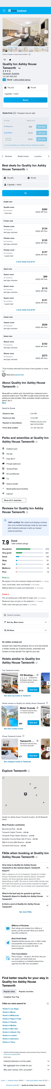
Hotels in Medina (9, 1025)
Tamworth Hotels (11, 1085)
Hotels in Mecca (9, 1012)
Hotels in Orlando (10, 1022)
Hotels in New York (10, 1028)
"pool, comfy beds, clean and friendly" (20, 584)
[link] (17, 695)
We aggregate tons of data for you (18, 1065)
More (4, 403)
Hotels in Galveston (11, 1038)
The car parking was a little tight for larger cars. (24, 598)
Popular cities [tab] (9, 991)
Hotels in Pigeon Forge (12, 1018)
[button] (4, 10)
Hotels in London (10, 1035)
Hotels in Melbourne (11, 1015)
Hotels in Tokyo (9, 1042)
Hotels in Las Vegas (11, 1008)
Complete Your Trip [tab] (11, 997)
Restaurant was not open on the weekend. (22, 601)
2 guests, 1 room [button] (12, 93)
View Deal (33, 689)
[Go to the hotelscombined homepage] (17, 10)
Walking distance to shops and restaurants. (22, 588)
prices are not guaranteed (12, 1054)
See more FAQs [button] (25, 912)
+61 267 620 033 (10, 76)
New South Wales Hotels (34, 1080)
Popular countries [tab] (26, 991)
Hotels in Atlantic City (11, 1032)
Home (3, 1080)
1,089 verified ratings (21, 79)
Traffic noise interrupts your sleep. (19, 604)
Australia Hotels (13, 1080)
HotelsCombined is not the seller (17, 1061)
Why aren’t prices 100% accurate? (18, 1069)
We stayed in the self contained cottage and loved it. (25, 581)
